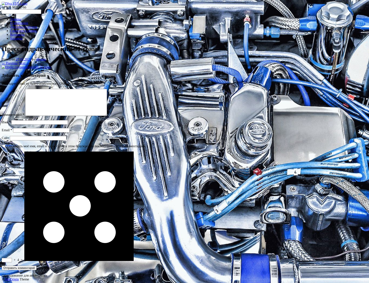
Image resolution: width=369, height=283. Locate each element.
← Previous (10, 63)
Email (7, 130)
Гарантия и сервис (23, 30)
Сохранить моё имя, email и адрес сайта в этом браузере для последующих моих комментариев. (76, 146)
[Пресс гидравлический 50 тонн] (26, 67)
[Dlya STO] (14, 3)
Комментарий (13, 114)
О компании (19, 23)
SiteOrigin (12, 279)
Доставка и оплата (23, 27)
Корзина (16, 38)
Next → (24, 63)
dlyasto (41, 59)
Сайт (5, 138)
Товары (15, 19)
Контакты (17, 34)
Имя (6, 122)
